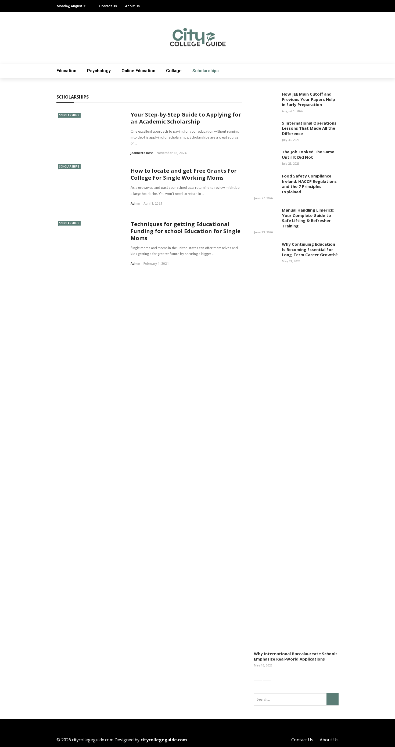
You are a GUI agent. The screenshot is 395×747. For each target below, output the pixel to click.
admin (135, 203)
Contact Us (108, 6)
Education (66, 70)
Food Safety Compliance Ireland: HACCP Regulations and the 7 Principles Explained (309, 183)
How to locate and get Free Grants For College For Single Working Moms (184, 174)
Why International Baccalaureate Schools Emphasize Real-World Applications (295, 656)
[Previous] (258, 677)
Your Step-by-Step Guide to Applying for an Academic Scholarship (186, 118)
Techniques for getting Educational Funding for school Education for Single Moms (185, 231)
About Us (132, 6)
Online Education (138, 70)
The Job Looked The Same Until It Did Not (308, 154)
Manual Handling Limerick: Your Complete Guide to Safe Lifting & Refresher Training (308, 218)
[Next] (267, 677)
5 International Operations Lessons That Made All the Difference (309, 128)
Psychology (99, 70)
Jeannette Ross (142, 153)
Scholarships (205, 70)
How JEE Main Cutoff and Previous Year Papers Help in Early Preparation (308, 99)
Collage (174, 70)
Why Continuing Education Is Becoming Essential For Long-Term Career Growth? (310, 249)
